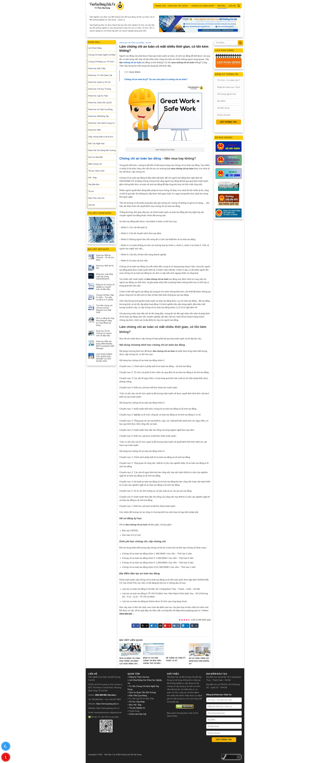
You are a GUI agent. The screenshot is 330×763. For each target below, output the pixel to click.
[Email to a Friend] (160, 625)
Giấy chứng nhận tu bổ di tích (100, 137)
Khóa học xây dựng (178, 6)
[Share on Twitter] (153, 625)
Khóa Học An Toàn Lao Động (100, 109)
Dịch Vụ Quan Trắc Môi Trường (142, 692)
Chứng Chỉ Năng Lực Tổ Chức (101, 62)
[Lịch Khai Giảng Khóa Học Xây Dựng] (228, 61)
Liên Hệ (232, 6)
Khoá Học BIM (94, 130)
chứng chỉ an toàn (132, 62)
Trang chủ (160, 6)
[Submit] (240, 42)
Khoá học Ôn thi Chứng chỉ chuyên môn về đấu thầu (104, 333)
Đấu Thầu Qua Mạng (138, 695)
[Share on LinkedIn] (185, 625)
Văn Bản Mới (93, 184)
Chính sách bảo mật (137, 714)
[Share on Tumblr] (194, 625)
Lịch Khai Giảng (95, 48)
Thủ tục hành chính (96, 171)
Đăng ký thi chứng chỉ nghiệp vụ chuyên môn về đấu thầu (105, 286)
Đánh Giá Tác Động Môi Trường (102, 150)
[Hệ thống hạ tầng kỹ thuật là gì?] (176, 649)
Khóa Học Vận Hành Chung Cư (101, 123)
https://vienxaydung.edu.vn (107, 704)
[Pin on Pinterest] (167, 625)
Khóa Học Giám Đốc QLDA (100, 102)
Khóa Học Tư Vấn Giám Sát (100, 75)
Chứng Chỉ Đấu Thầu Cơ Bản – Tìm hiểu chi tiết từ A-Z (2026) (105, 297)
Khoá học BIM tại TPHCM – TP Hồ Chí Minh (105, 257)
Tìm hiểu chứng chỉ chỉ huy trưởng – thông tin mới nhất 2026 (104, 308)
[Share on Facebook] (135, 625)
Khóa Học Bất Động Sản (98, 116)
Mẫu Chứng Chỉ (95, 164)
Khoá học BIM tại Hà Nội (104, 267)
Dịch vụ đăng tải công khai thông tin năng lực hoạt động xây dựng (105, 321)
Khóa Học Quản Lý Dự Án (99, 82)
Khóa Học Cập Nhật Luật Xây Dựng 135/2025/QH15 (104, 276)
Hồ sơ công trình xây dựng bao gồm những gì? (199, 661)
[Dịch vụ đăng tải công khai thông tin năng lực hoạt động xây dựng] (130, 649)
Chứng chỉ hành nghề (202, 6)
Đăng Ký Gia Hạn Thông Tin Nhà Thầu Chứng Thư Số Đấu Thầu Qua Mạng (152, 661)
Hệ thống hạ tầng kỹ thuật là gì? (175, 659)
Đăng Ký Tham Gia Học (139, 677)
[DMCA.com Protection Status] (184, 706)
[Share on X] (145, 625)
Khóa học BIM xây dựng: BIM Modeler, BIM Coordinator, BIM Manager (105, 344)
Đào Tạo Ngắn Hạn (96, 143)
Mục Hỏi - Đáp (135, 705)
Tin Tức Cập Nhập (137, 702)
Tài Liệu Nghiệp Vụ (137, 708)
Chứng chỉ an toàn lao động (140, 158)
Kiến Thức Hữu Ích (96, 198)
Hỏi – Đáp (92, 177)
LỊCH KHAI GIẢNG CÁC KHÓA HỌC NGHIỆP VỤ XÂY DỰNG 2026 (104, 357)
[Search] (239, 5)
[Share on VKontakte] (176, 625)
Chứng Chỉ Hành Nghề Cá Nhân (102, 55)
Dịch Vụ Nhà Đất (95, 157)
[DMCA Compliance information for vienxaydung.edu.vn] (231, 757)
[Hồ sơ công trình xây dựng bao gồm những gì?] (200, 649)
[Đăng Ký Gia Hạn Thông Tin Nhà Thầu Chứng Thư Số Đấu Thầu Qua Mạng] (153, 649)
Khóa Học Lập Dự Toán (98, 96)
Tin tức (221, 6)
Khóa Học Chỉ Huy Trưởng (99, 89)
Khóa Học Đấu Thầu (96, 68)
